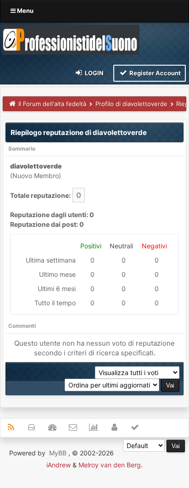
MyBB (58, 453)
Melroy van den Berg (109, 465)
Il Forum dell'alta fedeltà (52, 103)
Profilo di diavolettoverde (131, 103)
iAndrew (58, 465)
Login (93, 73)
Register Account (154, 73)
